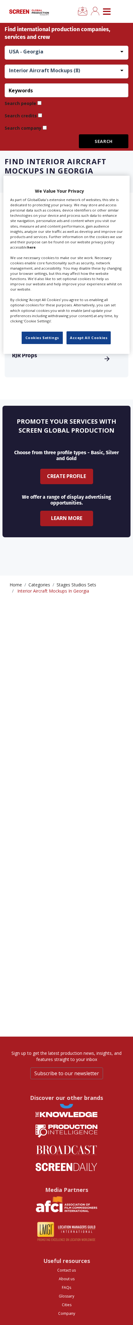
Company (66, 1313)
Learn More (66, 518)
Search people (20, 103)
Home (16, 585)
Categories (39, 585)
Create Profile (66, 476)
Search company (23, 128)
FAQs (66, 1287)
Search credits (21, 116)
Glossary (66, 1296)
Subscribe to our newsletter (66, 1073)
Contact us (66, 1270)
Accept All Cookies (88, 337)
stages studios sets (76, 585)
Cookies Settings (42, 337)
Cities (66, 1304)
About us (67, 1278)
